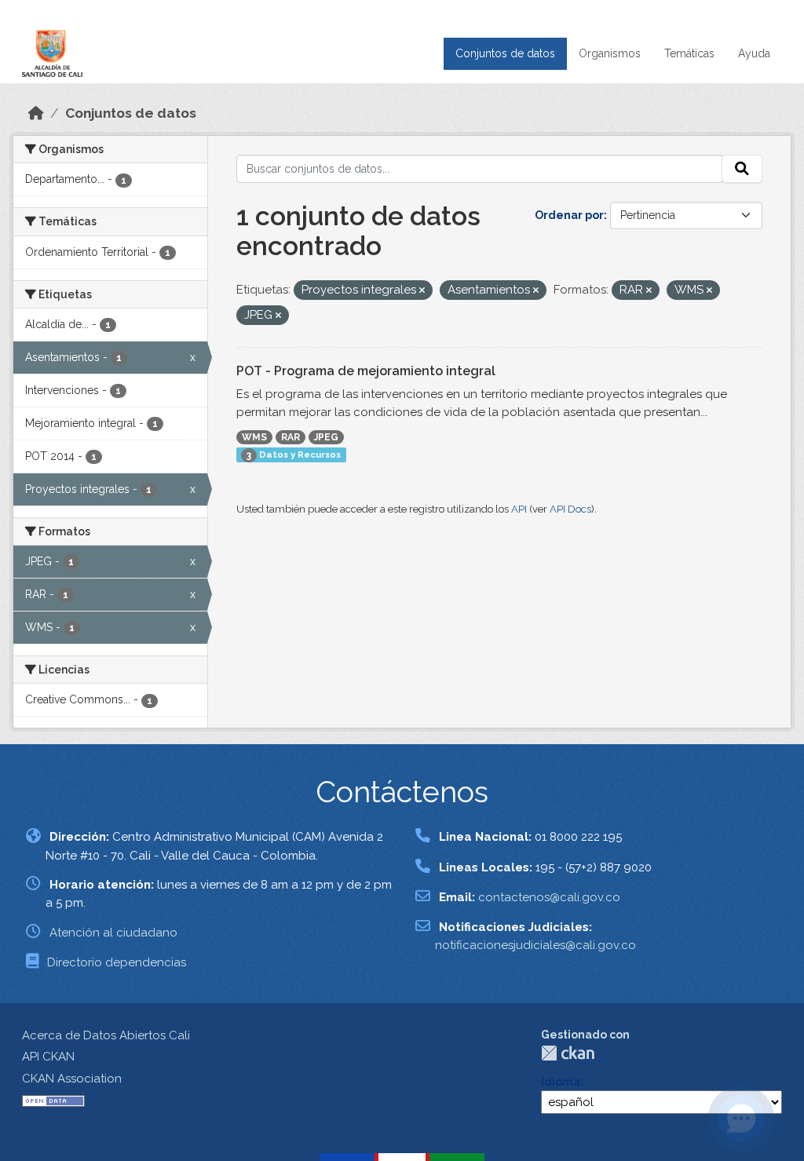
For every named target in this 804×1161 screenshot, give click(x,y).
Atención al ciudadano (113, 933)
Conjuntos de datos (505, 53)
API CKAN (48, 1057)
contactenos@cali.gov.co (549, 897)
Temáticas (689, 53)
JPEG (326, 437)
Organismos (610, 53)
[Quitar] (422, 291)
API (519, 509)
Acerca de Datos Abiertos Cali (106, 1035)
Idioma (560, 1081)
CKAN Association (72, 1079)
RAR (290, 437)
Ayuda (754, 53)
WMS (254, 437)
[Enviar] (742, 169)
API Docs (570, 509)
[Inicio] (36, 113)
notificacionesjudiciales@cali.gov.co (535, 945)
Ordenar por (569, 215)
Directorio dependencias (116, 962)
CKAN (567, 1053)
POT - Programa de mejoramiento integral (365, 370)
